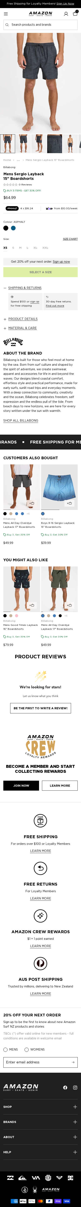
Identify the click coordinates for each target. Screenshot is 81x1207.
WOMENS (37, 1049)
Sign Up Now (65, 3)
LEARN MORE (40, 851)
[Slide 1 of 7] (7, 143)
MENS (13, 1049)
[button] (66, 13)
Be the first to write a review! (41, 708)
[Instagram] (75, 1087)
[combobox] (40, 25)
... (18, 160)
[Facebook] (65, 1087)
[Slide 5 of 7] (70, 143)
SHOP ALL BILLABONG (20, 420)
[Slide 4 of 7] (54, 143)
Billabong (9, 167)
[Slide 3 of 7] (39, 143)
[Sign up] (73, 1062)
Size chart (70, 239)
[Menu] (5, 13)
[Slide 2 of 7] (23, 143)
